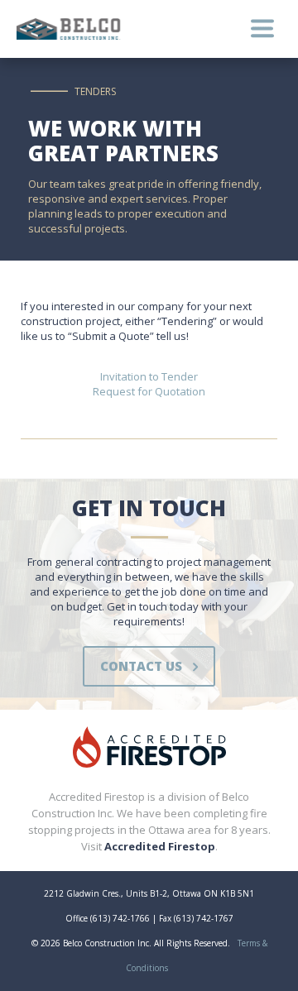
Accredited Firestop (159, 846)
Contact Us (141, 666)
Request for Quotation (149, 391)
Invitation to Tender (149, 376)
